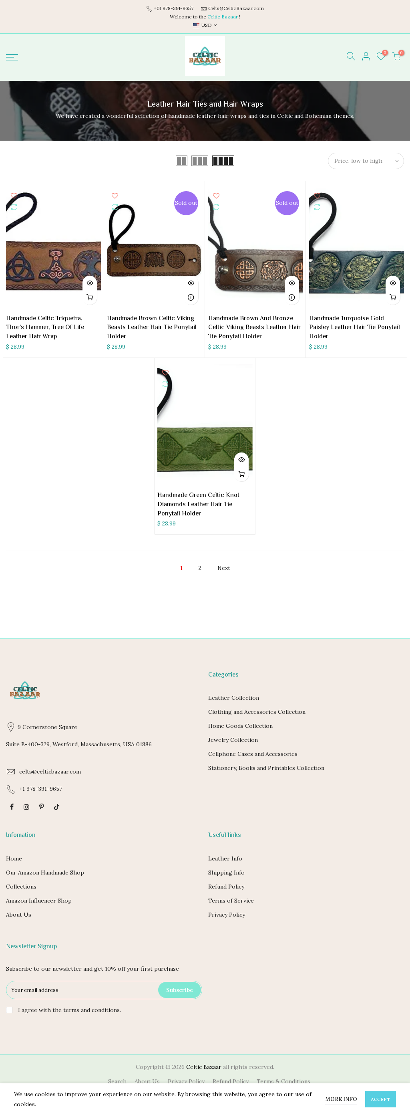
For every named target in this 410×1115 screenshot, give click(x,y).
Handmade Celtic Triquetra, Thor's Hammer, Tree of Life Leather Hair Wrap (45, 328)
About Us (18, 914)
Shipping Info (226, 872)
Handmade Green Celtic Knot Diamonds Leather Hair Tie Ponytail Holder (198, 505)
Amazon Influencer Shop (39, 900)
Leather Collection (233, 697)
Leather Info (225, 858)
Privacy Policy (226, 914)
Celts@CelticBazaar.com (236, 8)
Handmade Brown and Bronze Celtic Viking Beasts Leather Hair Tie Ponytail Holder (254, 328)
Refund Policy (226, 886)
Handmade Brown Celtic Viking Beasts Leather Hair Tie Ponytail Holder (152, 328)
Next (223, 568)
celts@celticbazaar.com (50, 771)
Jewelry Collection (233, 739)
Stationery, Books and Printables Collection (266, 768)
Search (117, 1081)
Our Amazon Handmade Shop (45, 872)
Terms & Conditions (283, 1081)
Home (14, 858)
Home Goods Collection (240, 725)
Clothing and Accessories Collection (256, 711)
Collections (21, 886)
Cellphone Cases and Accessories (252, 753)
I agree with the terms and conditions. (68, 1010)
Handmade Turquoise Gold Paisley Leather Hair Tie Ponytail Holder (354, 328)
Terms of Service (231, 900)
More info (341, 1099)
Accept (380, 1099)
